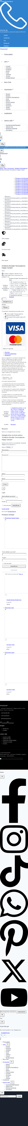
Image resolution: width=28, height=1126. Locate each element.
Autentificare (14, 566)
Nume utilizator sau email (11, 552)
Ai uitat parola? (14, 570)
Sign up (21, 574)
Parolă (7, 557)
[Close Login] (2, 1015)
